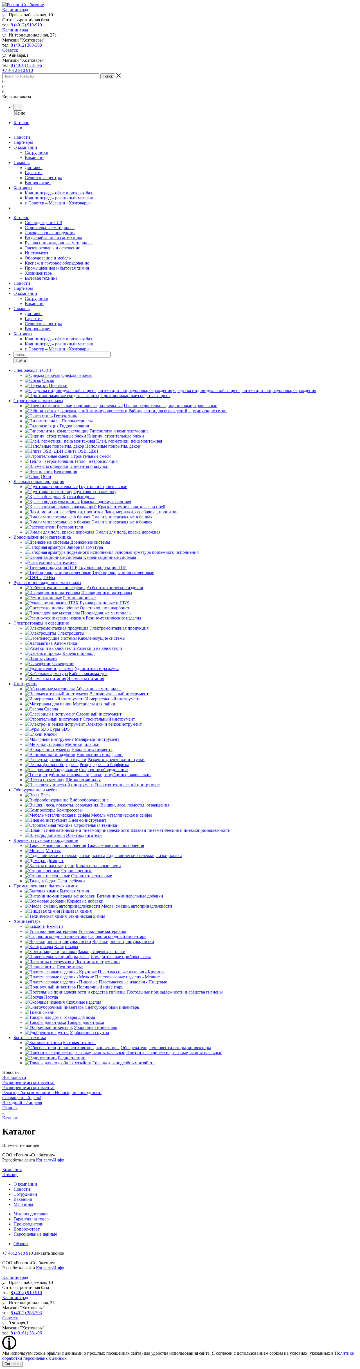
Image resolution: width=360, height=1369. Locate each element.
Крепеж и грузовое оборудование (57, 263)
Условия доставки (31, 1213)
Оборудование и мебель (48, 258)
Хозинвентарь (38, 273)
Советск (10, 50)
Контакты (23, 187)
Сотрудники (36, 152)
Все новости (14, 1077)
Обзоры (21, 1243)
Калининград (15, 9)
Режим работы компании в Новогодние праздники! (52, 1092)
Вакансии (34, 157)
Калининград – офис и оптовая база (59, 192)
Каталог (21, 122)
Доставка (33, 167)
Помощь (22, 162)
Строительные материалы (50, 227)
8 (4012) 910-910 (26, 24)
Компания (12, 1169)
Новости (22, 137)
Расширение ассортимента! (28, 1082)
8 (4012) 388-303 (26, 45)
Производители (29, 1224)
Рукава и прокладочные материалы (59, 242)
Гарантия (33, 172)
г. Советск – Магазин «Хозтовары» (58, 203)
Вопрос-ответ (38, 182)
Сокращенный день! (21, 1097)
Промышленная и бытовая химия (57, 268)
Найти (21, 360)
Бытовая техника (41, 278)
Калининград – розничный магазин (59, 197)
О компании (25, 147)
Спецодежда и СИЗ (43, 222)
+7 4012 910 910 (17, 70)
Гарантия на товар (31, 1219)
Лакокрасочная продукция (50, 232)
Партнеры (23, 142)
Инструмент (36, 252)
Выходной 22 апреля (22, 1102)
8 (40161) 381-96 (26, 65)
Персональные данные (35, 1234)
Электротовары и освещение (52, 247)
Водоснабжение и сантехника (53, 237)
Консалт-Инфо (50, 1160)
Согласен (12, 1364)
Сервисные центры (43, 177)
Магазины (23, 1204)
